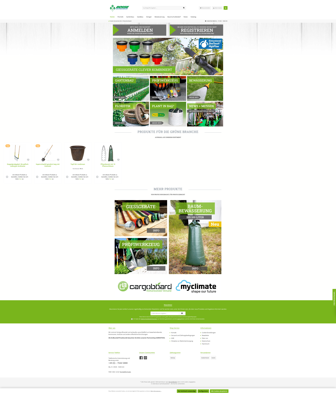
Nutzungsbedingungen (190, 316)
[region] (168, 163)
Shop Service (174, 328)
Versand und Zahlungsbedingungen (183, 335)
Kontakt (173, 333)
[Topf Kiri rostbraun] (78, 153)
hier (20, 179)
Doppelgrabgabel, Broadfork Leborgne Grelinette (17, 165)
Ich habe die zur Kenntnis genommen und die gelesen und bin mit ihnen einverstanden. (169, 319)
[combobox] (162, 8)
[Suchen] (184, 8)
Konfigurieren (203, 391)
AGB (178, 319)
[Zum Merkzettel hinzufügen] (28, 160)
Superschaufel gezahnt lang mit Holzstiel (47, 165)
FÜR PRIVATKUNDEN (334, 297)
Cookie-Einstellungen (209, 333)
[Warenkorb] (225, 8)
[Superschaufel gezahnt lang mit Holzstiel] (48, 153)
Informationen (205, 328)
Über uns (205, 338)
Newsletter (205, 335)
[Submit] (182, 313)
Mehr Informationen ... (156, 391)
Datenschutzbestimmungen (149, 319)
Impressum (205, 344)
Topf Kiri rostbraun (78, 164)
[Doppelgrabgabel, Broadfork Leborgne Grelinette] (17, 153)
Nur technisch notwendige (187, 391)
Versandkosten (172, 382)
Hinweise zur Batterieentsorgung (182, 341)
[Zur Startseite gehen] (119, 7)
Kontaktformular (125, 372)
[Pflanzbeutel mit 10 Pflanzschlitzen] (108, 153)
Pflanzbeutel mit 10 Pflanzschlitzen (108, 165)
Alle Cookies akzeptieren (219, 391)
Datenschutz (206, 341)
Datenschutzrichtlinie (176, 316)
